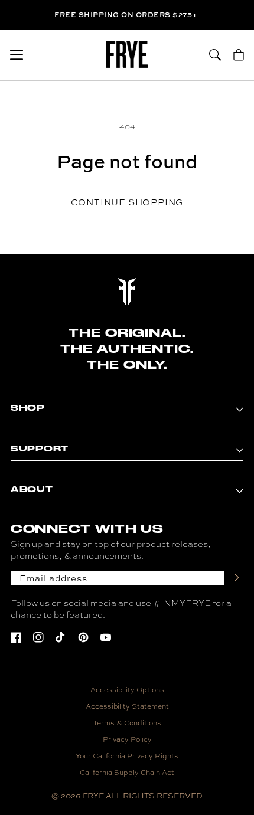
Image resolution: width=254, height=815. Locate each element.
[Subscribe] (236, 578)
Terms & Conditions (127, 722)
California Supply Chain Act (127, 772)
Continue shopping (127, 202)
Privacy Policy (127, 739)
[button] (16, 55)
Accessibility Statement (127, 706)
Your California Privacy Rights (127, 755)
